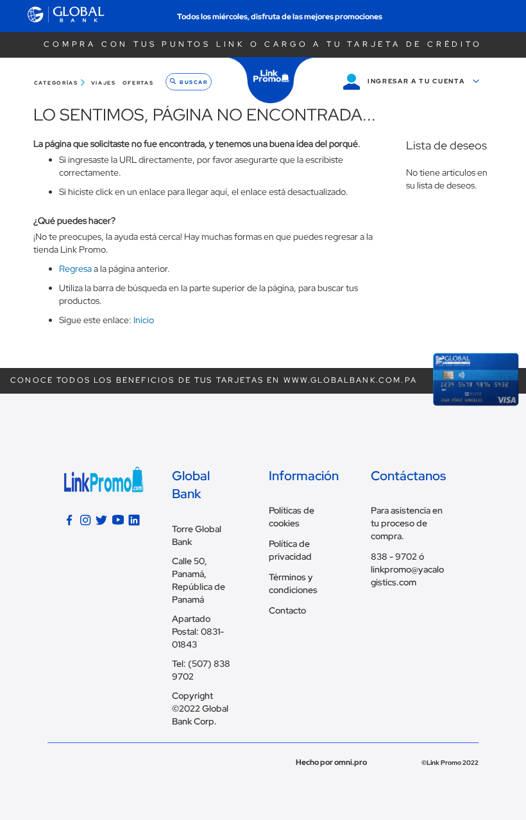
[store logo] (271, 80)
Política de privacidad (290, 550)
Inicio (143, 320)
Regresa (75, 268)
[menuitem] (61, 83)
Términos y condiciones (293, 583)
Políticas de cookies (291, 517)
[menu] (95, 83)
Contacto (287, 610)
